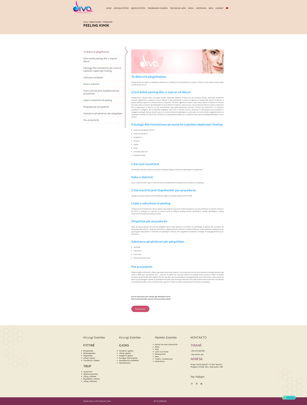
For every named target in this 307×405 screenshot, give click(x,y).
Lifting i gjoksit (125, 353)
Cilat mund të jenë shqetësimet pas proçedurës (101, 92)
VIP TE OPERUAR (160, 401)
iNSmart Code (105, 401)
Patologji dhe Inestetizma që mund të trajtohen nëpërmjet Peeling (102, 69)
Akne (157, 356)
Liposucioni (87, 371)
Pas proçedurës (91, 120)
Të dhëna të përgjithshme (96, 51)
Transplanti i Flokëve (158, 8)
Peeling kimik (107, 22)
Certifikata (201, 8)
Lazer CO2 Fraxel (161, 352)
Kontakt (219, 8)
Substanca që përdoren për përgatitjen (102, 113)
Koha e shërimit (91, 84)
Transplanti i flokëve (91, 360)
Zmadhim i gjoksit (126, 351)
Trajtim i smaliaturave (164, 359)
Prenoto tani (140, 309)
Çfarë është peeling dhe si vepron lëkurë (100, 60)
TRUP (87, 366)
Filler (157, 349)
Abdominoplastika (90, 374)
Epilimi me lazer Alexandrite (166, 344)
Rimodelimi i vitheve (91, 379)
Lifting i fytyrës (89, 358)
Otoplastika (87, 355)
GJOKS (124, 345)
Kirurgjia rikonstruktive (128, 358)
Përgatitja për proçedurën (96, 106)
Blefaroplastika (89, 353)
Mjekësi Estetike (95, 22)
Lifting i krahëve (89, 376)
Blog (211, 8)
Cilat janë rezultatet (93, 77)
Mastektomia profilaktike (129, 360)
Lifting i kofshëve (90, 381)
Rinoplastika (88, 351)
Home (108, 8)
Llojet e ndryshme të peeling (97, 100)
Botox (157, 347)
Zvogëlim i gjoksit (126, 355)
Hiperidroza (159, 361)
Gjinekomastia (124, 363)
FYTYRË (89, 345)
